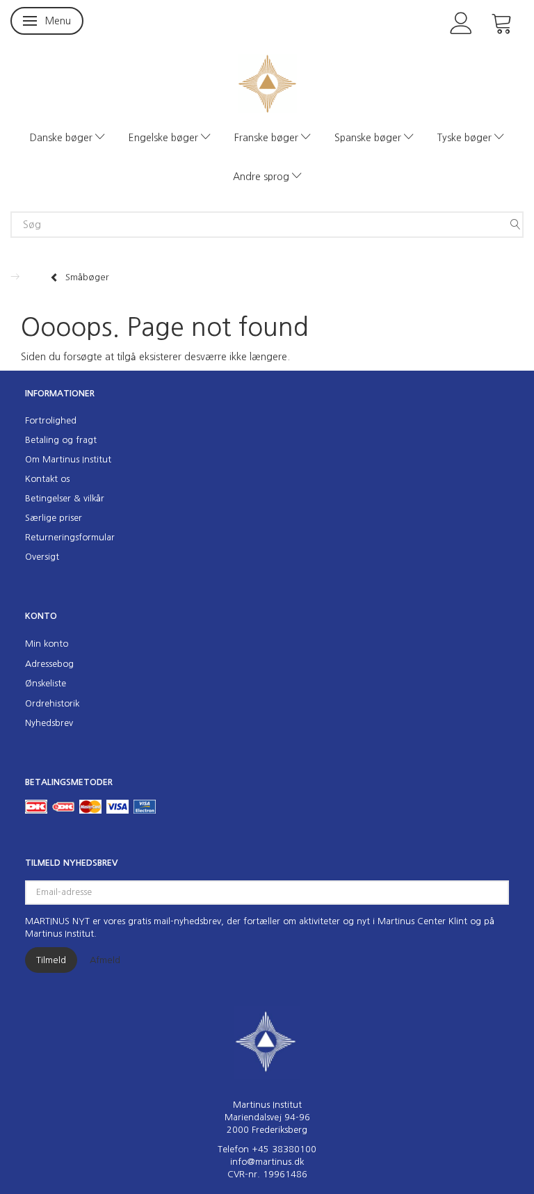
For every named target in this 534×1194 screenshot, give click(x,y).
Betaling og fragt (61, 439)
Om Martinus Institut (68, 459)
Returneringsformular (70, 537)
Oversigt (42, 556)
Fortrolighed (50, 420)
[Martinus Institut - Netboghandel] (267, 82)
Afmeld (105, 960)
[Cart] (502, 22)
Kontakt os (47, 478)
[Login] (461, 22)
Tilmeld (51, 960)
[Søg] (515, 225)
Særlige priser (53, 517)
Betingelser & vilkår (64, 498)
